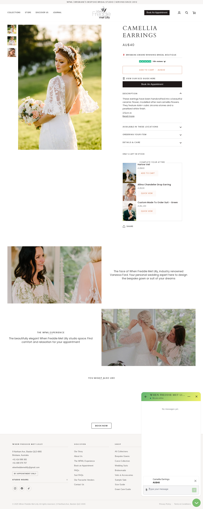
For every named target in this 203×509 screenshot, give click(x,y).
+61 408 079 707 (19, 463)
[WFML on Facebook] (22, 488)
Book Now (101, 425)
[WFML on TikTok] (28, 488)
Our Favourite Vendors (84, 480)
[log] (171, 437)
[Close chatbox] (196, 503)
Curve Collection (122, 461)
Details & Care (131, 142)
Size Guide (120, 484)
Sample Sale (120, 480)
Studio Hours (40, 479)
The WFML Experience (84, 461)
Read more (128, 116)
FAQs (76, 470)
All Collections (121, 451)
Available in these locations (140, 126)
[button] (15, 12)
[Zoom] (60, 87)
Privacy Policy (165, 504)
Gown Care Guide (123, 489)
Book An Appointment (157, 12)
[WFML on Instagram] (15, 488)
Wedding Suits (121, 465)
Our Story (78, 451)
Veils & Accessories (124, 475)
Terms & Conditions (182, 504)
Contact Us (79, 484)
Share (129, 226)
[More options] (189, 396)
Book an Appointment (83, 465)
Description (130, 93)
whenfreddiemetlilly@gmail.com (26, 467)
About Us (78, 456)
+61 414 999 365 (19, 459)
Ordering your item (135, 134)
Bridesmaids (120, 470)
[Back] (146, 396)
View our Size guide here (141, 78)
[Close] (196, 396)
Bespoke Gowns (122, 456)
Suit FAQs (79, 475)
